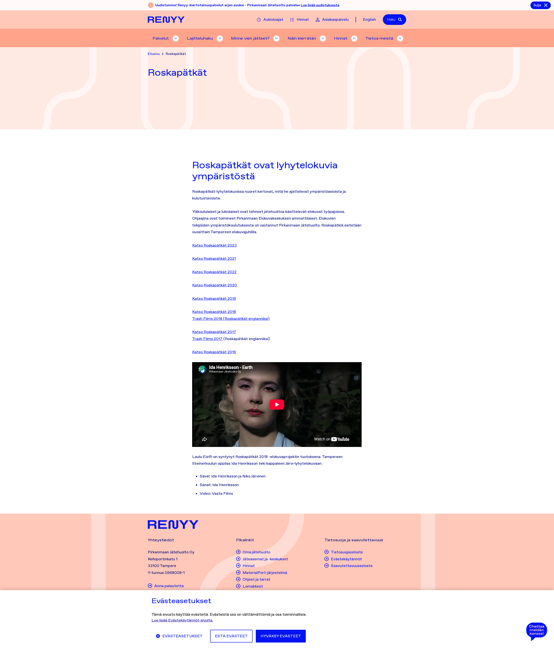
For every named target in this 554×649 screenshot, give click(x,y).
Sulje (537, 5)
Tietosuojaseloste (347, 552)
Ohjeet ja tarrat (256, 579)
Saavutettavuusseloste (352, 565)
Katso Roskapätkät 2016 (214, 352)
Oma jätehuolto (256, 552)
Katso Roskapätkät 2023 (214, 245)
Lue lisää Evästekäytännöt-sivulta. (182, 620)
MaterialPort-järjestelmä (265, 572)
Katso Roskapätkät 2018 (214, 311)
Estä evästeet (231, 636)
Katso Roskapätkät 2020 (214, 285)
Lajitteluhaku (200, 38)
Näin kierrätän (302, 38)
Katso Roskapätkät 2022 (214, 272)
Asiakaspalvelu (335, 19)
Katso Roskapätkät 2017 (214, 331)
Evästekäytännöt (346, 559)
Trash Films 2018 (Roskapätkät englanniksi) (231, 318)
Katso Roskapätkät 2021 (214, 258)
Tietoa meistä (379, 38)
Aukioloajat (273, 19)
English (369, 19)
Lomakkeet (253, 586)
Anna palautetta (169, 585)
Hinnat (303, 19)
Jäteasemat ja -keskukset (265, 559)
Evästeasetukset (182, 636)
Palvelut (161, 38)
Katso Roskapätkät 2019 (214, 298)
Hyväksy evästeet (281, 636)
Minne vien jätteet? (250, 38)
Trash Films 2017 (207, 338)
